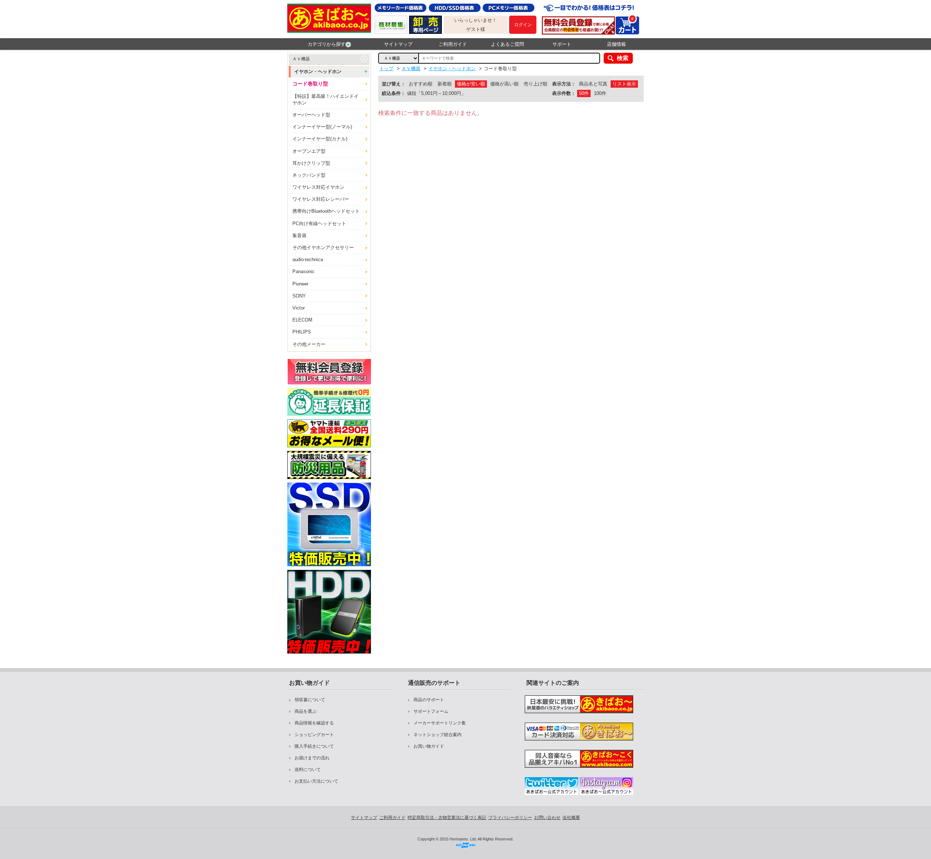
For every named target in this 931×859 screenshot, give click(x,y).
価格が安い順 (471, 84)
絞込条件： (393, 93)
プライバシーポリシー (510, 817)
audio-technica (307, 259)
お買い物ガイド (428, 746)
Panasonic (303, 271)
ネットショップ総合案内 (437, 734)
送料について (308, 769)
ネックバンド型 (308, 175)
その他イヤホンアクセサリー (323, 247)
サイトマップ (398, 44)
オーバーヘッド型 (311, 114)
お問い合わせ (547, 817)
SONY (299, 296)
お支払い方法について (316, 781)
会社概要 (571, 817)
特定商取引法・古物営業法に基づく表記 (447, 817)
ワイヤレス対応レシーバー (320, 199)
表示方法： (564, 84)
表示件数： (564, 93)
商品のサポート (428, 699)
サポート (561, 44)
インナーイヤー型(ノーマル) (322, 126)
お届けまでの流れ (312, 757)
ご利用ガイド (453, 44)
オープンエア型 (308, 151)
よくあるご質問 (507, 44)
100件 (600, 93)
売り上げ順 (535, 84)
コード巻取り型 (310, 84)
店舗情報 (616, 44)
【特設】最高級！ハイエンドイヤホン (325, 99)
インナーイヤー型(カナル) (319, 138)
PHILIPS (301, 332)
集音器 (299, 235)
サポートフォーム (430, 711)
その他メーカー (308, 344)
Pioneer (300, 284)
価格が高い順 (504, 84)
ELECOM (302, 320)
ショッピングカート (314, 734)
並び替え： (393, 84)
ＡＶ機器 (301, 58)
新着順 (444, 84)
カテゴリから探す (326, 44)
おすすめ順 (420, 84)
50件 (584, 93)
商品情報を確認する (314, 723)
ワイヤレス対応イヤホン (318, 187)
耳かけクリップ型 (311, 163)
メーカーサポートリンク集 (439, 723)
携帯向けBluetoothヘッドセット (326, 211)
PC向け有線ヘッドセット (319, 223)
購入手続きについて (314, 746)
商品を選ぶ (305, 711)
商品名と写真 (593, 84)
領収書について (310, 699)
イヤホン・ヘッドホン (317, 71)
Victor (298, 308)
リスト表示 (624, 84)
